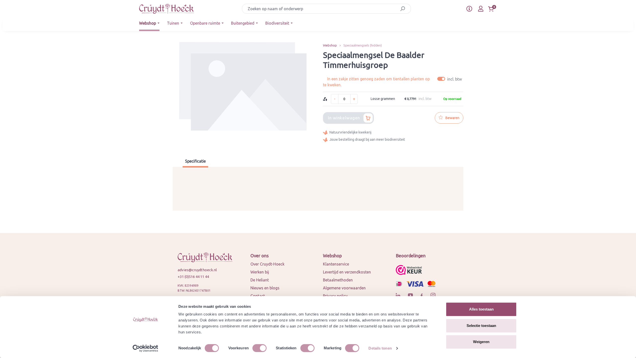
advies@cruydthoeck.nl (197, 270)
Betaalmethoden (338, 280)
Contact (257, 296)
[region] (243, 94)
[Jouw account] (480, 8)
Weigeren (481, 342)
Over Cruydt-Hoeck (267, 264)
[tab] (195, 162)
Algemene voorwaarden (344, 288)
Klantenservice (336, 264)
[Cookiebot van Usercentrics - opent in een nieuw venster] (145, 348)
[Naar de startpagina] (166, 9)
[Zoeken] (402, 9)
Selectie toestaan (481, 325)
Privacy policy (335, 296)
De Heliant (259, 280)
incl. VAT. (450, 79)
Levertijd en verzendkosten (347, 272)
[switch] (259, 348)
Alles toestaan (481, 309)
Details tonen (380, 348)
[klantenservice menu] (469, 8)
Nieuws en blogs (264, 288)
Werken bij (259, 272)
